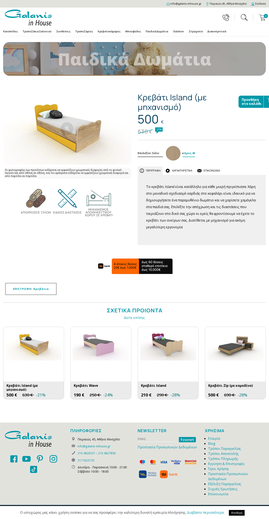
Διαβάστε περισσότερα (205, 512)
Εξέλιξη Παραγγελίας (224, 484)
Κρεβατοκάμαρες (109, 31)
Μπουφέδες (133, 31)
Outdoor (178, 31)
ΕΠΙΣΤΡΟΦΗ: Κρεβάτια (31, 289)
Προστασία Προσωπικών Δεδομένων (167, 447)
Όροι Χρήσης (218, 468)
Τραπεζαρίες (84, 31)
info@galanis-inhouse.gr (94, 446)
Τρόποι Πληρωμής (223, 458)
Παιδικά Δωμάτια (157, 31)
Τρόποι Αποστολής (223, 453)
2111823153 (86, 460)
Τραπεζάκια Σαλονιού (36, 31)
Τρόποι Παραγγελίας (224, 448)
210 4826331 (86, 453)
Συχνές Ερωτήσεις (223, 489)
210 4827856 (107, 453)
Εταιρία (214, 438)
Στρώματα (196, 31)
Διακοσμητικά (216, 31)
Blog (211, 443)
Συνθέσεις (63, 31)
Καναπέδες (10, 31)
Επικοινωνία (218, 494)
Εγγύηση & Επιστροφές (226, 463)
